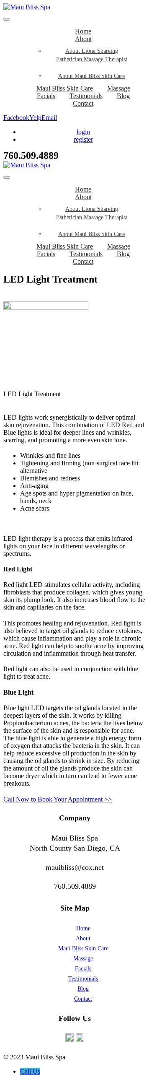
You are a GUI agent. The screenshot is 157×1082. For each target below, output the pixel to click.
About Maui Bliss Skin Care (91, 76)
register (83, 139)
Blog (123, 95)
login (83, 131)
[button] (57, 799)
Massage (83, 958)
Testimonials (83, 979)
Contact (83, 103)
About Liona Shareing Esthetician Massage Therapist (91, 55)
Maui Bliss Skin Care (83, 948)
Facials (46, 95)
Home (83, 928)
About (83, 38)
